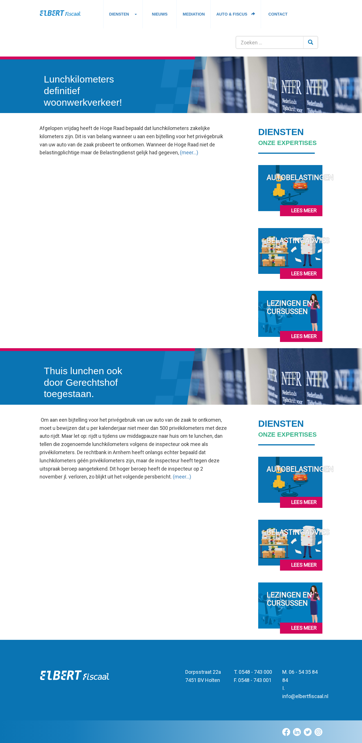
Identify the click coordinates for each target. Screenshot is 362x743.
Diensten (119, 14)
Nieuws (159, 14)
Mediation (194, 14)
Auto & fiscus (232, 14)
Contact (278, 14)
